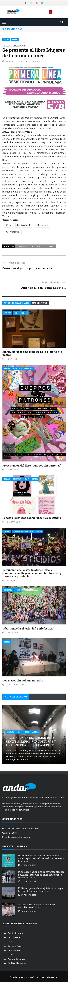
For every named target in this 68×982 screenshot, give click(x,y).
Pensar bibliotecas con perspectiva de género (31, 517)
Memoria (24, 313)
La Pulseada (14, 937)
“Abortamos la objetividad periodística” (28, 628)
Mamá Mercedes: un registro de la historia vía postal (32, 353)
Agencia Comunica (16, 959)
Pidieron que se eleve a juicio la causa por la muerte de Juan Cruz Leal (41, 889)
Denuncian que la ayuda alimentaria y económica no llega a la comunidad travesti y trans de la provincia (32, 573)
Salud (39, 531)
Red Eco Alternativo (17, 963)
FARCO (11, 941)
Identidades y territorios (23, 368)
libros (40, 246)
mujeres (50, 246)
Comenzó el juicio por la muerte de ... (28, 268)
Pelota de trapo (15, 933)
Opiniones (8, 590)
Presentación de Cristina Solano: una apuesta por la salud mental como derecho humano (41, 858)
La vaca (11, 954)
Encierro (26, 732)
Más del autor (39, 303)
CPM (16, 313)
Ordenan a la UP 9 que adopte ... (43, 288)
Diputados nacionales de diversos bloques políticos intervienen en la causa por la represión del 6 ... (41, 874)
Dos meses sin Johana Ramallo (22, 680)
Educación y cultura (21, 479)
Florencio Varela (25, 246)
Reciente (7, 846)
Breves (6, 39)
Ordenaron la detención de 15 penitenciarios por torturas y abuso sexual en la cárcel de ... (31, 741)
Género (15, 39)
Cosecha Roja (14, 945)
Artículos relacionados (17, 303)
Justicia (35, 732)
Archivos (7, 313)
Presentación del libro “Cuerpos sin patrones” (31, 465)
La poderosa (14, 950)
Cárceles (10, 732)
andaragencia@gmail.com (17, 837)
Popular (21, 846)
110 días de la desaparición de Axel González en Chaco (37, 906)
